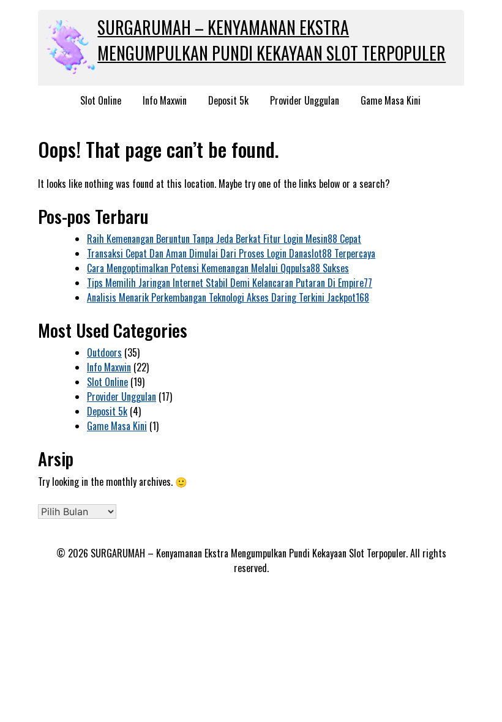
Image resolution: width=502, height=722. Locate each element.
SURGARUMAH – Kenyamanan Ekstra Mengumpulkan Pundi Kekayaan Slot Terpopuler (271, 40)
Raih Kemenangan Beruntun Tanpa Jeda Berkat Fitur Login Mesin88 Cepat (224, 238)
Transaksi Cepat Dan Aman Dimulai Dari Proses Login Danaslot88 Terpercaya (231, 253)
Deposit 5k (228, 100)
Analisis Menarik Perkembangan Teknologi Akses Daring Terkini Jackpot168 (228, 297)
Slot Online (100, 100)
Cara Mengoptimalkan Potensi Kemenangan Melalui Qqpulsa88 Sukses (218, 268)
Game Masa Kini (391, 100)
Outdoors (104, 352)
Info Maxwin (165, 100)
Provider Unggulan (304, 100)
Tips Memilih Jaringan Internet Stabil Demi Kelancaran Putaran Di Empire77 (229, 282)
